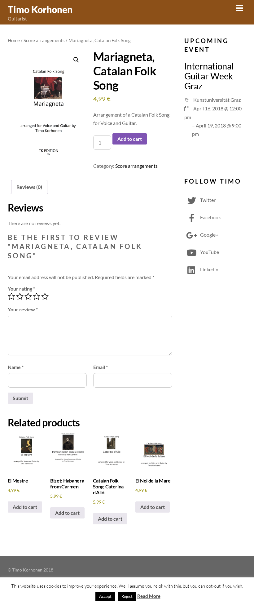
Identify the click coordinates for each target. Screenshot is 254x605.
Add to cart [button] (25, 507)
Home (14, 40)
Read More (148, 596)
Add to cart (129, 139)
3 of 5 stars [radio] (28, 296)
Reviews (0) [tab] (29, 187)
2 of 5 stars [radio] (20, 296)
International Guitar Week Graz (209, 76)
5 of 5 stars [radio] (45, 296)
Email (100, 367)
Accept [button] (105, 596)
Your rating (21, 288)
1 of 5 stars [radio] (11, 296)
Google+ (208, 235)
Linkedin (208, 269)
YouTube (209, 252)
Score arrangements (44, 40)
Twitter (207, 200)
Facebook (210, 217)
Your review (23, 309)
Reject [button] (127, 596)
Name (16, 367)
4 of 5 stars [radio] (36, 296)
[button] (76, 59)
